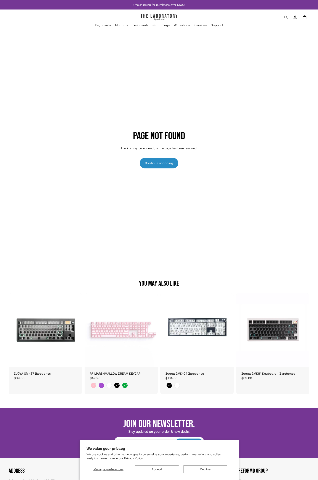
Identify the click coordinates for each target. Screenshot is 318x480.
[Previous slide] (15, 330)
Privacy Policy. (133, 458)
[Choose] (75, 360)
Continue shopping (159, 163)
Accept (157, 469)
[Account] (295, 17)
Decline (205, 469)
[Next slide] (75, 330)
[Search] (286, 17)
